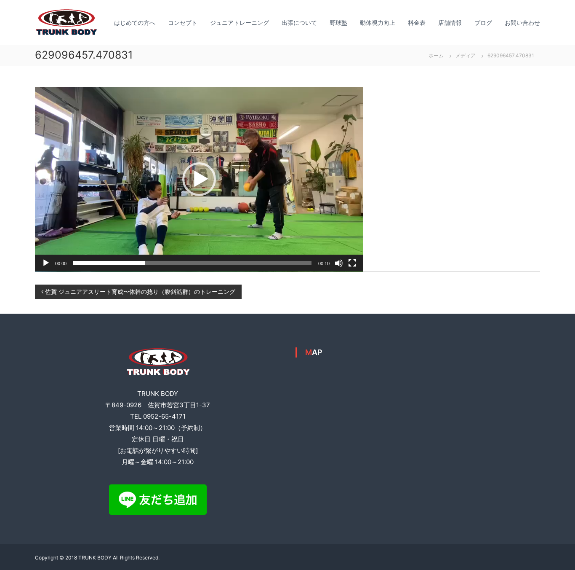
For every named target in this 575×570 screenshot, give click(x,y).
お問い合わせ (522, 22)
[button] (199, 179)
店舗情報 (450, 22)
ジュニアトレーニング (239, 22)
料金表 (417, 22)
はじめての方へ (134, 22)
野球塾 (338, 22)
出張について (299, 22)
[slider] (192, 263)
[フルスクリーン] (352, 263)
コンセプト (182, 22)
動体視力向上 (377, 22)
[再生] (46, 263)
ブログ (483, 22)
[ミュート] (339, 263)
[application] (199, 179)
